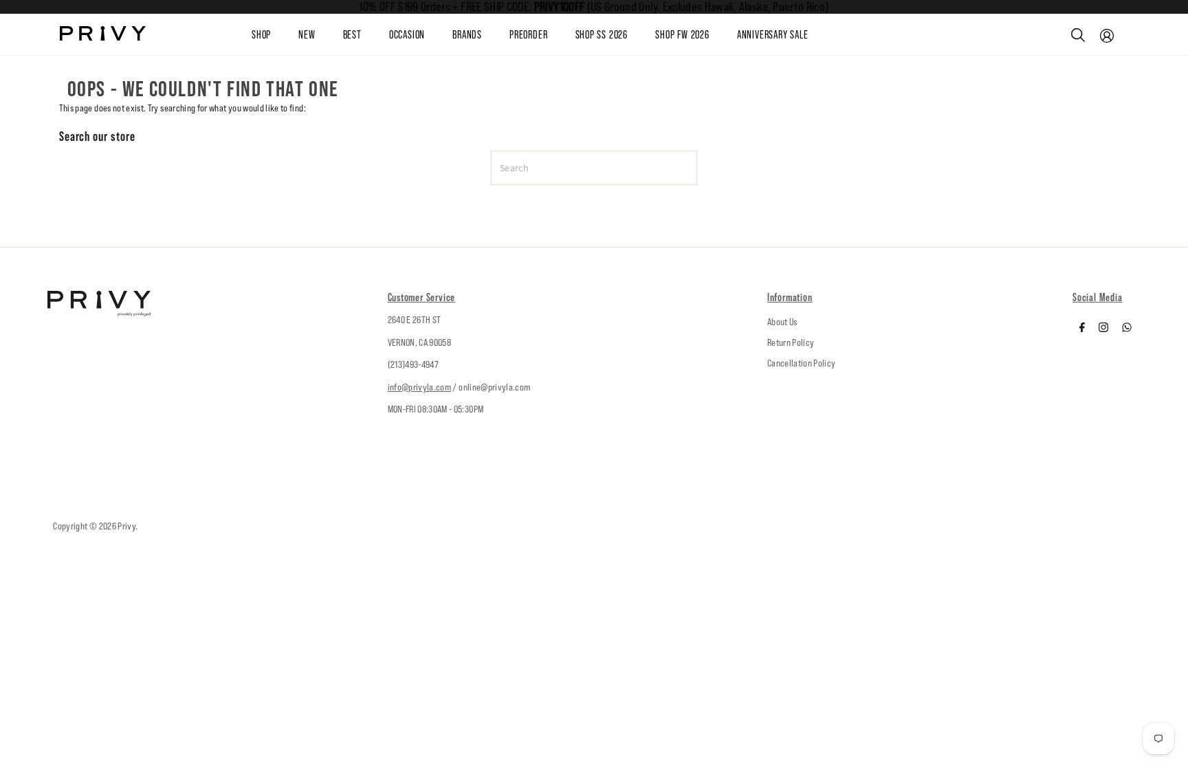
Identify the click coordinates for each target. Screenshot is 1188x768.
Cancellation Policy (801, 363)
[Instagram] (1103, 328)
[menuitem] (320, 35)
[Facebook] (1082, 328)
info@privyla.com (420, 387)
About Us (782, 321)
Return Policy (791, 342)
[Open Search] (1078, 35)
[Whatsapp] (1127, 328)
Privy (126, 525)
